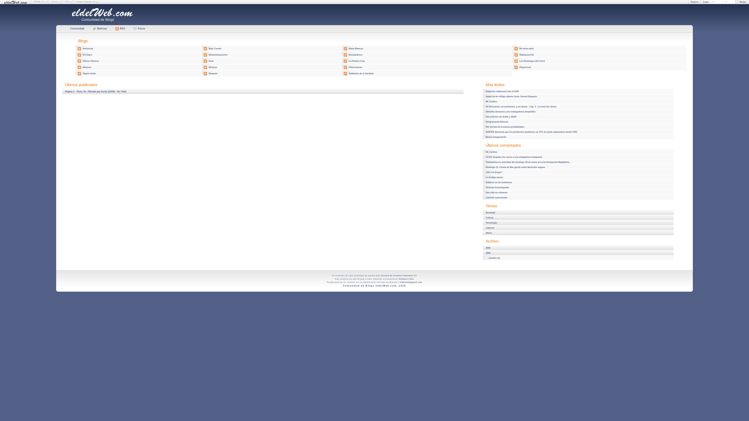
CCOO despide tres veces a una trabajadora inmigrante (514, 157)
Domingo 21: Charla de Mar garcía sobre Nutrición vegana (515, 167)
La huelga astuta (494, 177)
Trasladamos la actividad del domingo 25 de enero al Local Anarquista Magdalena (527, 162)
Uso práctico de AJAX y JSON (501, 117)
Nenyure (87, 67)
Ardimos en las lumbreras (499, 182)
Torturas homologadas (497, 187)
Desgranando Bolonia (497, 122)
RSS (67, 2)
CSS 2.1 (54, 2)
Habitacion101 (526, 55)
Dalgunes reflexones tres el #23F (502, 91)
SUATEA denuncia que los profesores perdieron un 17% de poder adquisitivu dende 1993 (531, 132)
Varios (489, 233)
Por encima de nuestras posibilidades (505, 127)
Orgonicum (525, 67)
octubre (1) (494, 258)
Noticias (102, 28)
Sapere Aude (89, 73)
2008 (488, 253)
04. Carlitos (491, 101)
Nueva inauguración (496, 137)
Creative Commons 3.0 (85, 2)
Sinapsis (213, 73)
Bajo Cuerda (215, 48)
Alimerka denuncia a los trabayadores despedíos (511, 111)
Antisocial (88, 48)
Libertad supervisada (496, 197)
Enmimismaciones (218, 55)
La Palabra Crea (357, 61)
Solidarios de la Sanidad (361, 73)
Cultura (489, 217)
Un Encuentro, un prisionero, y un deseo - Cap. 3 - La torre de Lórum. (521, 106)
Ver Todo (121, 91)
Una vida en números (497, 192)
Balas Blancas (356, 48)
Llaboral (490, 228)
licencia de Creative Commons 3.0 (399, 275)
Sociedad (490, 212)
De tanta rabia (526, 48)
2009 (488, 248)
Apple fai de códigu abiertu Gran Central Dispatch (511, 96)
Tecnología (491, 223)
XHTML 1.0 (39, 2)
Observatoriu (355, 67)
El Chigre (87, 55)
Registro (695, 2)
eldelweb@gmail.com (411, 282)
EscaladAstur (355, 55)
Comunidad (77, 28)
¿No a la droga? (494, 172)
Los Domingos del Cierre (532, 61)
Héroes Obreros (91, 61)
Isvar (211, 61)
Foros (141, 28)
